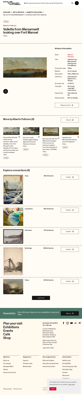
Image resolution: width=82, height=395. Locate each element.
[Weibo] (79, 323)
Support (25, 360)
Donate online (27, 363)
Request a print (65, 105)
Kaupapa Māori (8, 366)
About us (6, 360)
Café (6, 334)
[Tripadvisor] (75, 323)
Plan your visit (12, 323)
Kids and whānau (48, 360)
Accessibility (66, 363)
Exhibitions (11, 327)
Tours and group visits (69, 366)
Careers (65, 372)
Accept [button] (53, 389)
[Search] (72, 3)
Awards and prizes (49, 366)
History (5, 369)
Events (8, 331)
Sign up (68, 313)
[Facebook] (63, 323)
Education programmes (50, 363)
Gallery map (66, 360)
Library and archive (9, 372)
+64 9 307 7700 (48, 348)
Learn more (71, 384)
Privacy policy (7, 389)
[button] (11, 143)
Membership (27, 366)
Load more (41, 298)
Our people (7, 363)
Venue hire (65, 375)
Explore (68, 177)
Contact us (66, 378)
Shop (7, 338)
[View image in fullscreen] (5, 91)
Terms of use (17, 389)
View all (68, 120)
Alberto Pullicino (9, 25)
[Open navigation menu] (77, 3)
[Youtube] (71, 323)
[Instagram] (67, 323)
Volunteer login (67, 369)
